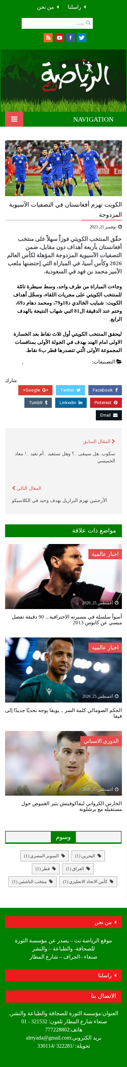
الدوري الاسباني (101, 741)
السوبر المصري (41, 855)
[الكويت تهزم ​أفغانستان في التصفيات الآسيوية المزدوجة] (63, 168)
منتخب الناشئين (29, 881)
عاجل (14, 361)
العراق (75, 868)
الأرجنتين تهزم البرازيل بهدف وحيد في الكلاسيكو (59, 500)
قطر (43, 868)
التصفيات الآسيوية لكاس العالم (58, 361)
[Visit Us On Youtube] (59, 37)
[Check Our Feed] (48, 37)
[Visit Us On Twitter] (81, 37)
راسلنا (74, 7)
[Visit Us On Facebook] (70, 37)
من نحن (45, 7)
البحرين (85, 855)
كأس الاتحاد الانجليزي (85, 881)
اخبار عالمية (105, 554)
